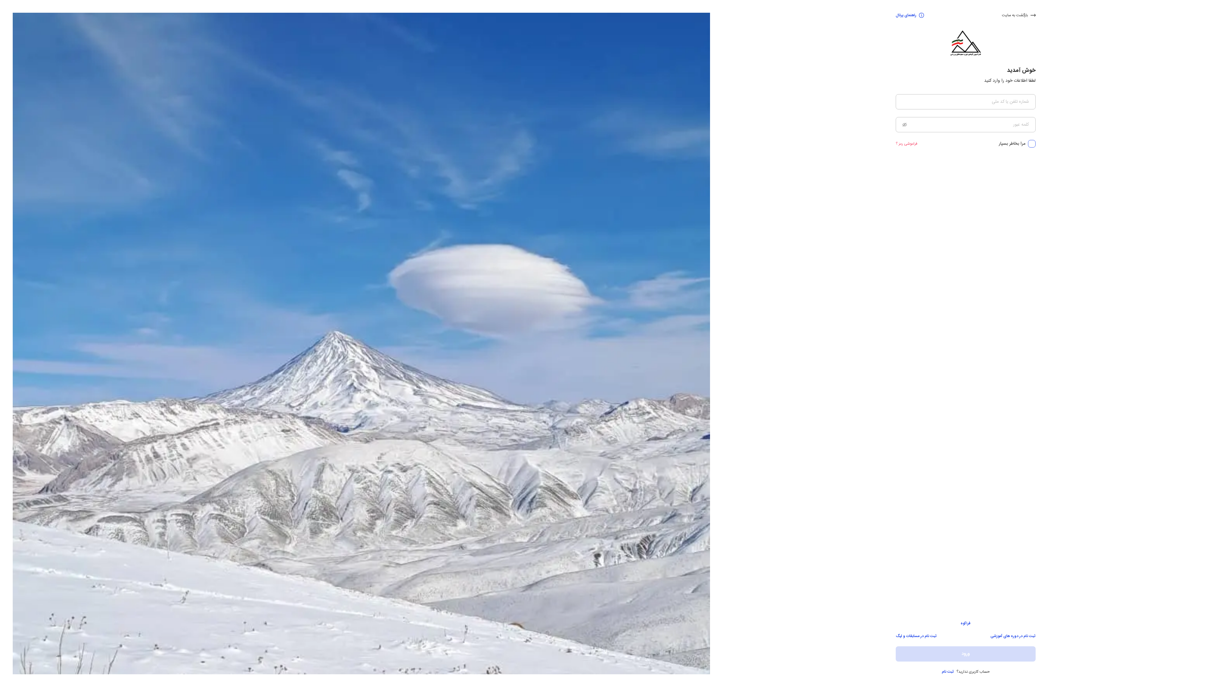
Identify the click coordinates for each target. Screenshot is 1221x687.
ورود (966, 654)
